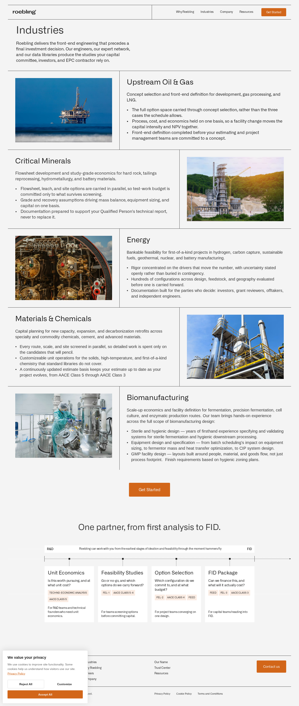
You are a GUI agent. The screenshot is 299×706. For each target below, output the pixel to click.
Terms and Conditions (210, 694)
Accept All (45, 694)
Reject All (25, 684)
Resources (161, 673)
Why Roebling (92, 668)
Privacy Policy (162, 694)
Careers (89, 673)
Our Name (161, 662)
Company (90, 679)
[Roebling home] (80, 12)
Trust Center (162, 668)
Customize (64, 684)
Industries (90, 662)
